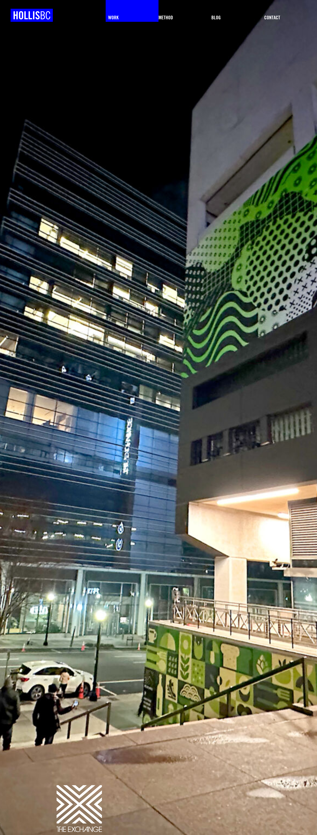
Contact (272, 17)
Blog (216, 17)
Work (113, 17)
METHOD (165, 17)
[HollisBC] (26, 11)
